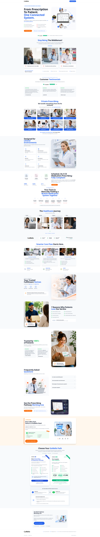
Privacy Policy (25, 535)
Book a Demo (28, 30)
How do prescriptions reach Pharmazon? (58, 380)
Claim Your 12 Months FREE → (31, 441)
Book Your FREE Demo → (39, 523)
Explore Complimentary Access (41, 410)
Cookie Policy (30, 535)
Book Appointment (72, 1)
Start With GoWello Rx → (39, 480)
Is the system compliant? (56, 387)
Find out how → (54, 184)
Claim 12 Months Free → (60, 480)
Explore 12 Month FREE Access (40, 30)
